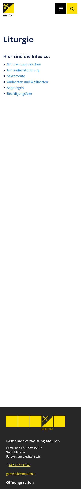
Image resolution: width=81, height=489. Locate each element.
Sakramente (16, 76)
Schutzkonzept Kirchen (24, 64)
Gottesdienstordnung (23, 70)
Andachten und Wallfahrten (27, 82)
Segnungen (15, 88)
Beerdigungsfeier (19, 94)
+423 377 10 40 (19, 465)
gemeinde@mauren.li (20, 474)
